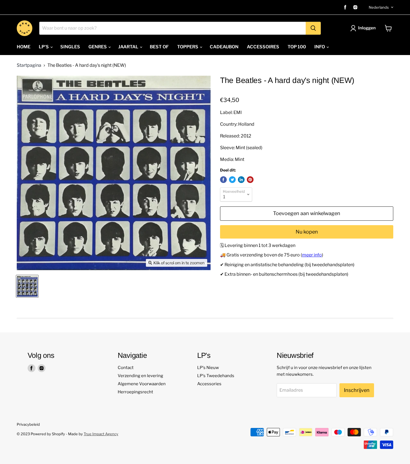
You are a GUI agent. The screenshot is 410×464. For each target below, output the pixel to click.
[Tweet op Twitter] (232, 179)
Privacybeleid (28, 424)
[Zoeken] (313, 28)
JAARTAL (128, 46)
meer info (312, 255)
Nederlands (379, 7)
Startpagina (29, 65)
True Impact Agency (101, 434)
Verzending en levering (140, 375)
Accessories (209, 383)
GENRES (98, 46)
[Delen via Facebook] (223, 179)
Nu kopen (307, 232)
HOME (23, 46)
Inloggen (367, 27)
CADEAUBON (224, 46)
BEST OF (159, 46)
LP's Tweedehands (215, 375)
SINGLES (70, 46)
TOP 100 (297, 46)
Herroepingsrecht (135, 391)
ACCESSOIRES (263, 46)
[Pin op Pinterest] (250, 179)
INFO (320, 46)
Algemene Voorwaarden (142, 383)
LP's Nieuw (208, 367)
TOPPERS (188, 46)
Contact (126, 367)
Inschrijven (357, 390)
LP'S (44, 46)
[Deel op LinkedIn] (241, 179)
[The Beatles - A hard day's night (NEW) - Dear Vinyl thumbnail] (27, 286)
